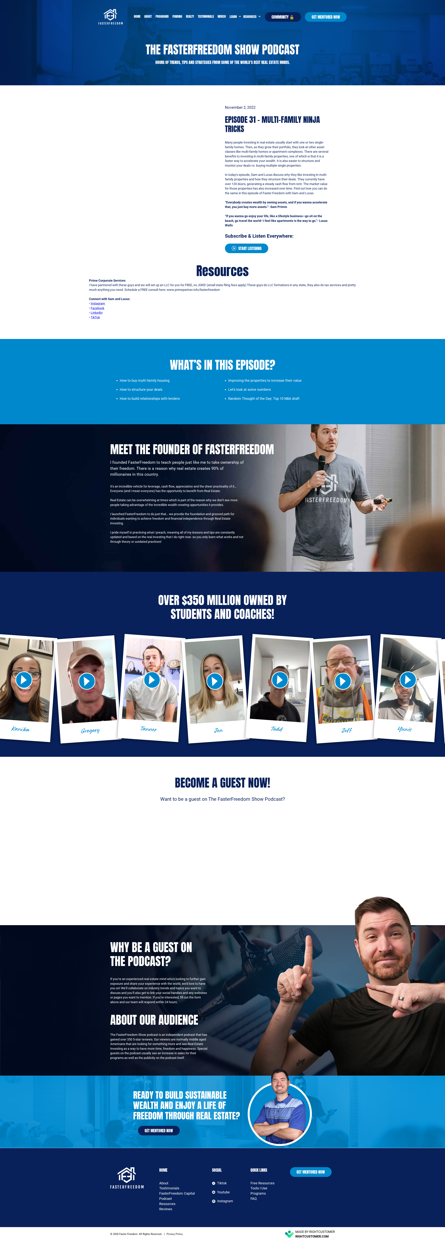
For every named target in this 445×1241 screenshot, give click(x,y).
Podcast (165, 1199)
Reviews (165, 1209)
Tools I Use (258, 1188)
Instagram (98, 303)
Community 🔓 (283, 17)
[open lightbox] (87, 681)
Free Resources (262, 1183)
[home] (115, 17)
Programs (162, 16)
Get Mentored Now (326, 17)
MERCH (222, 16)
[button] (234, 17)
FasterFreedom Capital (177, 1193)
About (148, 16)
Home (137, 16)
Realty (190, 16)
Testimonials (206, 16)
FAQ (253, 1199)
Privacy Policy (175, 1234)
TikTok (95, 317)
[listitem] (87, 689)
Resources (167, 1204)
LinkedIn (97, 312)
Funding (177, 16)
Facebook (97, 308)
